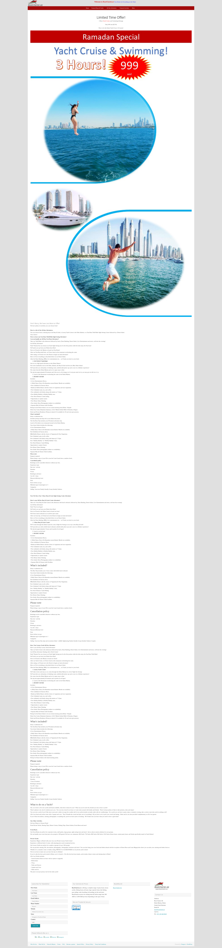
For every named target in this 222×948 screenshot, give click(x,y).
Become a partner (71, 944)
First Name (34, 887)
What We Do (42, 944)
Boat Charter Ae (117, 887)
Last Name (34, 893)
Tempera (183, 944)
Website (33, 909)
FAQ (63, 944)
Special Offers (80, 944)
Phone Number (35, 903)
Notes (32, 914)
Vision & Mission (51, 944)
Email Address (35, 898)
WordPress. (190, 944)
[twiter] (40, 937)
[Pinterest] (53, 937)
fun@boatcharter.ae (159, 909)
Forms (58, 944)
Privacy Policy (89, 944)
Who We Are (33, 944)
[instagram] (60, 937)
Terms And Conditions (100, 944)
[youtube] (46, 937)
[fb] (36, 937)
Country (33, 919)
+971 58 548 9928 (162, 914)
